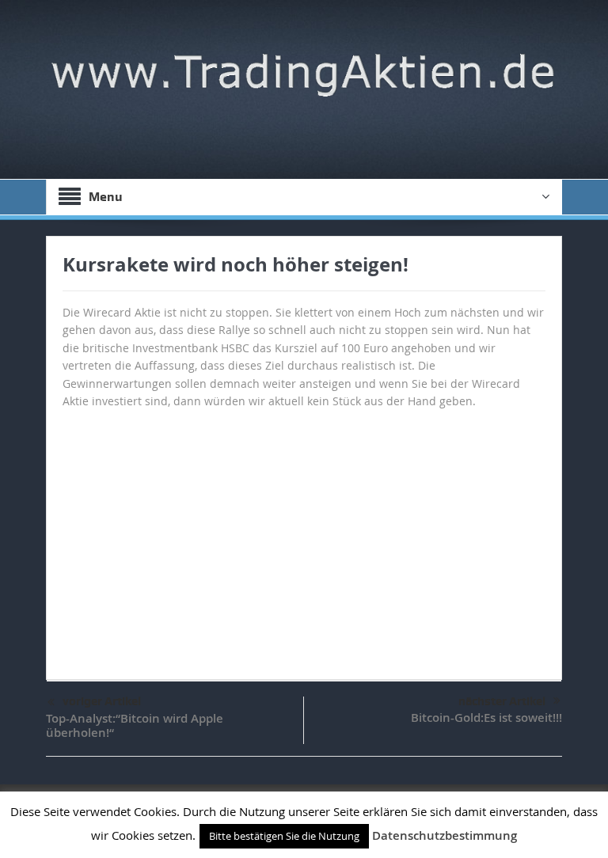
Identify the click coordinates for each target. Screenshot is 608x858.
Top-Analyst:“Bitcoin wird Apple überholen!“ (134, 725)
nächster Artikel (501, 701)
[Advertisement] (304, 536)
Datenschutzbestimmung (444, 835)
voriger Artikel (102, 701)
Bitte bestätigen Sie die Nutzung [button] (284, 836)
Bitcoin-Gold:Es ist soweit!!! (486, 717)
